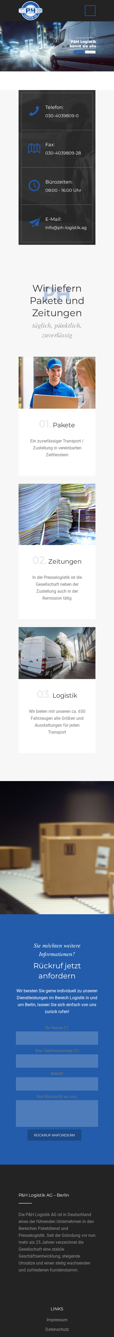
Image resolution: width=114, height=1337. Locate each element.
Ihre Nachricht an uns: (57, 1096)
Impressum (57, 1319)
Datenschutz (57, 1329)
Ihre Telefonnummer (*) (57, 1050)
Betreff (57, 1073)
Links (57, 1308)
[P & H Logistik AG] (30, 10)
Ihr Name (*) (57, 1027)
